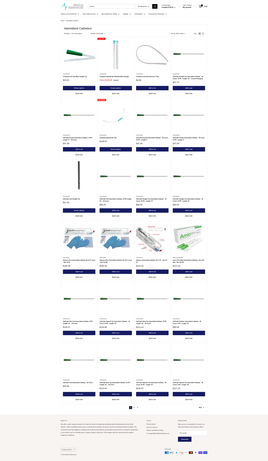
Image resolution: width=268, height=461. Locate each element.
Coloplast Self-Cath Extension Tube (147, 76)
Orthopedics (139, 14)
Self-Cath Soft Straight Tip (71, 199)
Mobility (126, 14)
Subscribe (184, 439)
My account (187, 7)
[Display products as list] (203, 34)
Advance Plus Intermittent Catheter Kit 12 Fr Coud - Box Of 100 (116, 261)
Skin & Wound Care (89, 14)
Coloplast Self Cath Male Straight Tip (75, 76)
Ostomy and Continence (69, 14)
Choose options (79, 88)
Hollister (66, 257)
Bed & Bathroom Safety (109, 14)
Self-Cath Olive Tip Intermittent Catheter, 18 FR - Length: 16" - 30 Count (151, 322)
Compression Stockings (157, 14)
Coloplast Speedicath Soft (108, 138)
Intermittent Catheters (72, 20)
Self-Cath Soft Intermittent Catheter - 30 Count (77, 382)
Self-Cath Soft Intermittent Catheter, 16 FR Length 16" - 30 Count (115, 200)
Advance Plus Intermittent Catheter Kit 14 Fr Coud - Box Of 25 (79, 261)
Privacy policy (151, 424)
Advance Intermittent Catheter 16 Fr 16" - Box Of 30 (151, 261)
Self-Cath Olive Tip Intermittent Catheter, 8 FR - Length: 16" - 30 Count (78, 322)
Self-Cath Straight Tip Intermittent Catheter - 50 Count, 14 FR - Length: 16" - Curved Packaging (188, 77)
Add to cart (152, 88)
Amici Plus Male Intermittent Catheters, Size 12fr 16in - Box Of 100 (188, 261)
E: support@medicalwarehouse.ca (158, 433)
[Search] (154, 6)
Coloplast (66, 74)
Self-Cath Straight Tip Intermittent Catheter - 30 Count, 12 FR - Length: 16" (188, 200)
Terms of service (152, 427)
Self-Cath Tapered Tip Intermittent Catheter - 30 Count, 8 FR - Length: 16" (188, 383)
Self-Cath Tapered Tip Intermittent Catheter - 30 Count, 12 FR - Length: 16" (151, 383)
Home (62, 20)
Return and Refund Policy (155, 430)
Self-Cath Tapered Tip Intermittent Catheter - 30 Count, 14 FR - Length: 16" (115, 322)
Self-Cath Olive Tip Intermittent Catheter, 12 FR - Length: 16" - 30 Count (115, 383)
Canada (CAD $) (66, 449)
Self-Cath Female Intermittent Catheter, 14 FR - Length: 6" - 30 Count (78, 139)
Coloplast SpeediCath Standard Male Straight (114, 76)
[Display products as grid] (200, 34)
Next (200, 407)
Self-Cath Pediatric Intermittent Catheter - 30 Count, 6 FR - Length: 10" (187, 322)
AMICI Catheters (178, 257)
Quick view (79, 93)
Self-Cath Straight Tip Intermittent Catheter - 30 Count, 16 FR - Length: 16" (151, 200)
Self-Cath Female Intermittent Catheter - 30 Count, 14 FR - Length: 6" (152, 139)
